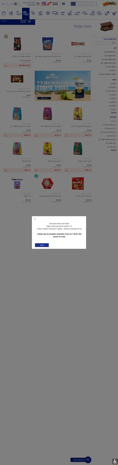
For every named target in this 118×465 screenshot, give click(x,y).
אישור (42, 245)
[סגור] (35, 219)
